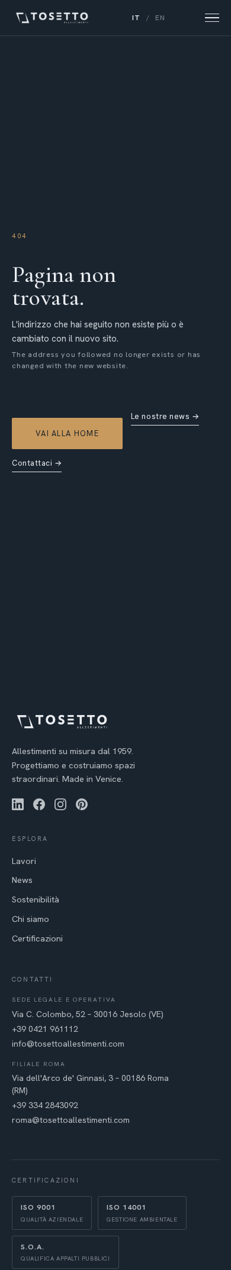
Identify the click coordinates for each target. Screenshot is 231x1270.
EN (160, 17)
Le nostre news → (165, 416)
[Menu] (212, 18)
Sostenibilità (35, 899)
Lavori (24, 860)
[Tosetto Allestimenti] (52, 17)
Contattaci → (37, 463)
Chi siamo (30, 918)
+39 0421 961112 (45, 1029)
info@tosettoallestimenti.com (68, 1043)
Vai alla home (67, 433)
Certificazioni (37, 938)
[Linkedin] (18, 804)
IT (136, 17)
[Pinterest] (82, 804)
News (22, 879)
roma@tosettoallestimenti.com (71, 1120)
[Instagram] (60, 804)
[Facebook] (39, 804)
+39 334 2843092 (45, 1105)
